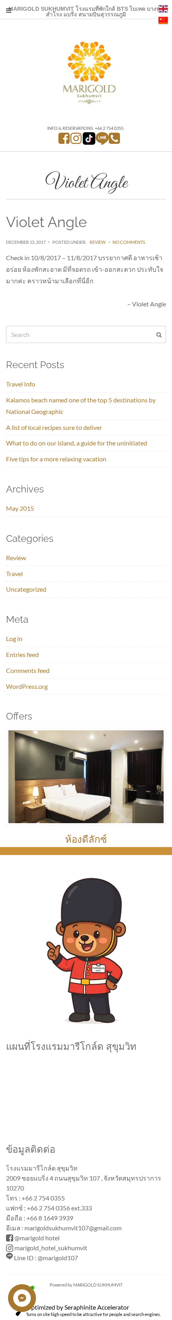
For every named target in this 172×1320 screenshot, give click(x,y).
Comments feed (28, 670)
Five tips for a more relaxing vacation (56, 459)
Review (98, 242)
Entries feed (22, 654)
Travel (14, 573)
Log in (14, 638)
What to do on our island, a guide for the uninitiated (76, 443)
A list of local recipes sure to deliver (54, 427)
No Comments (128, 242)
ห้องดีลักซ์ (86, 839)
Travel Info (20, 384)
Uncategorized (26, 589)
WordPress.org (27, 686)
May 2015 (20, 508)
